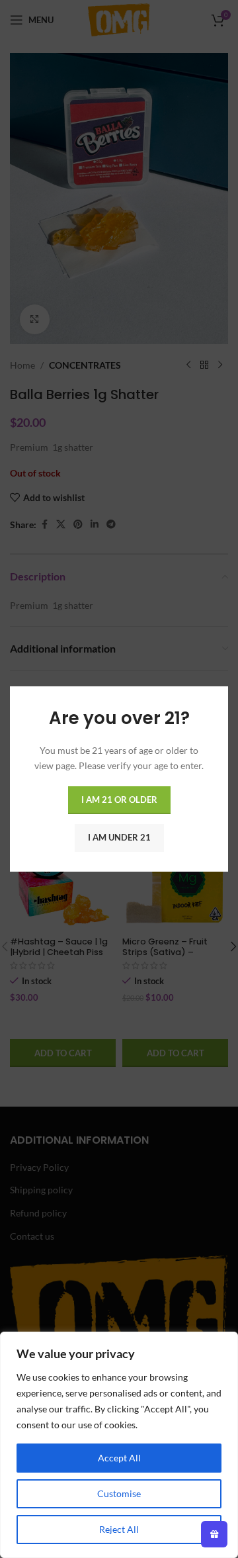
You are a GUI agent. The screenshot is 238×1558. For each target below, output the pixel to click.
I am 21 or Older (119, 799)
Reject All (119, 1529)
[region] (119, 1445)
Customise (119, 1493)
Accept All (119, 1457)
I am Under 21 (119, 837)
